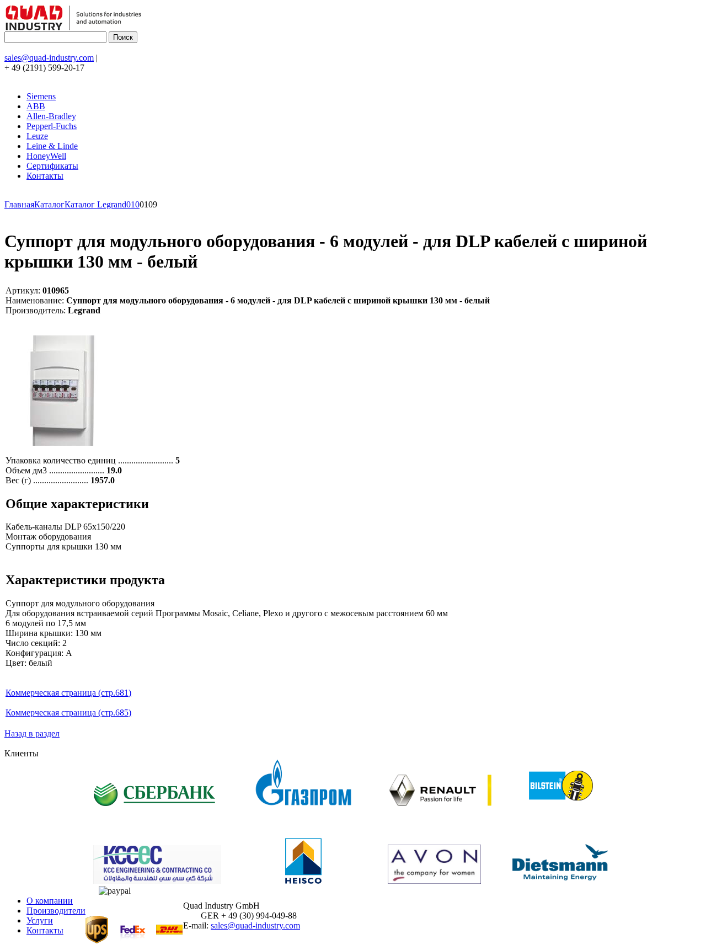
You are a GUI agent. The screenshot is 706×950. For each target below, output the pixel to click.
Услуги (39, 920)
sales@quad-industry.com (49, 57)
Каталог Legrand (95, 204)
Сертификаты (52, 165)
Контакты (44, 175)
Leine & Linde (52, 146)
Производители (55, 910)
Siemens (41, 96)
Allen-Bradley (51, 116)
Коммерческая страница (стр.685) (68, 712)
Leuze (37, 136)
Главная (19, 204)
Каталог (49, 204)
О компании (49, 900)
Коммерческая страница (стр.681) (68, 692)
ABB (35, 106)
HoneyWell (46, 156)
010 (133, 204)
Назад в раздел (32, 733)
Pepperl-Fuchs (51, 126)
